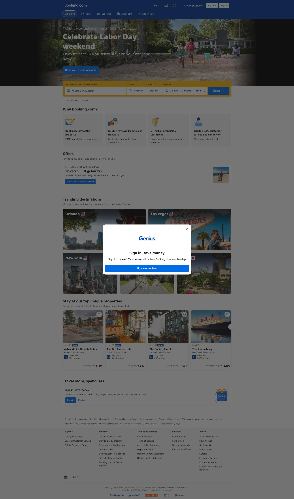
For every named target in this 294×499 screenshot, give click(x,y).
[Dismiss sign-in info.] (187, 229)
